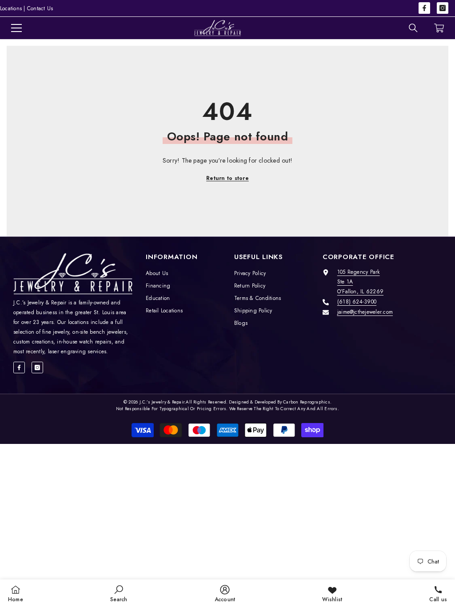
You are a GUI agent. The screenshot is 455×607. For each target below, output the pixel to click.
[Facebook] (424, 8)
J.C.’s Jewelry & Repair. (163, 402)
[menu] (16, 28)
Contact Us (40, 8)
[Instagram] (442, 8)
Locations (11, 8)
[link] (118, 593)
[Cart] (439, 28)
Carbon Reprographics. (307, 402)
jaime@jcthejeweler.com (365, 312)
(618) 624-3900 (356, 302)
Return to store (227, 178)
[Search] (413, 28)
